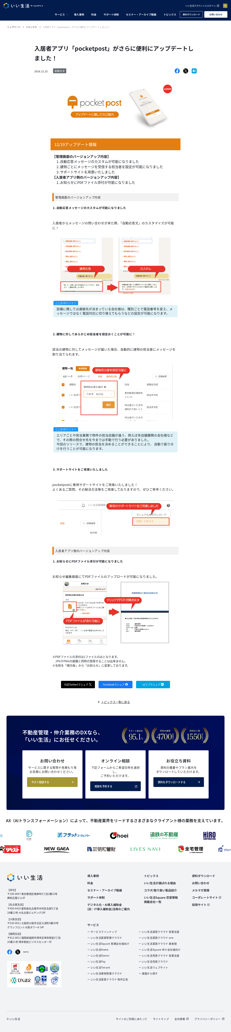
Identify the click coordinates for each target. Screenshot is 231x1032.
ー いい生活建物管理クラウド (104, 973)
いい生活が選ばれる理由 (160, 883)
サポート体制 (111, 14)
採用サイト (199, 904)
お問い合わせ (215, 14)
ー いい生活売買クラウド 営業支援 (159, 955)
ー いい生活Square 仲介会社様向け (159, 949)
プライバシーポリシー (207, 1019)
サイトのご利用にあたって (131, 1019)
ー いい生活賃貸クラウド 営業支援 (159, 931)
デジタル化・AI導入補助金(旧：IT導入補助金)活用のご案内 (108, 906)
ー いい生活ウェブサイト (153, 967)
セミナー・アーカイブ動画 (141, 14)
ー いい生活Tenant (98, 967)
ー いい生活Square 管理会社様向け (108, 943)
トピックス (170, 14)
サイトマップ (161, 1019)
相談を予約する (103, 786)
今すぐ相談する (40, 782)
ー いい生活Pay (96, 961)
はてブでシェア (151, 684)
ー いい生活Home (98, 949)
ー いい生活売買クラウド (153, 961)
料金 (93, 14)
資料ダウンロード (191, 14)
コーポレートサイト (205, 897)
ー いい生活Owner (98, 955)
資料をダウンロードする (172, 782)
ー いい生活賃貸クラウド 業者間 (158, 943)
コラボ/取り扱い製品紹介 (160, 890)
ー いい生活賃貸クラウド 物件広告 (107, 979)
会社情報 (180, 1019)
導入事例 (79, 14)
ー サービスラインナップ (102, 931)
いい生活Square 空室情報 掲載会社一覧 (161, 899)
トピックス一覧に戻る (115, 702)
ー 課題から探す (148, 973)
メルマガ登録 (200, 890)
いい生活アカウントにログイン (201, 5)
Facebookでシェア (114, 684)
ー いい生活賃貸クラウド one (156, 937)
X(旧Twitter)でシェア (76, 684)
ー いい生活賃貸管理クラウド (104, 937)
